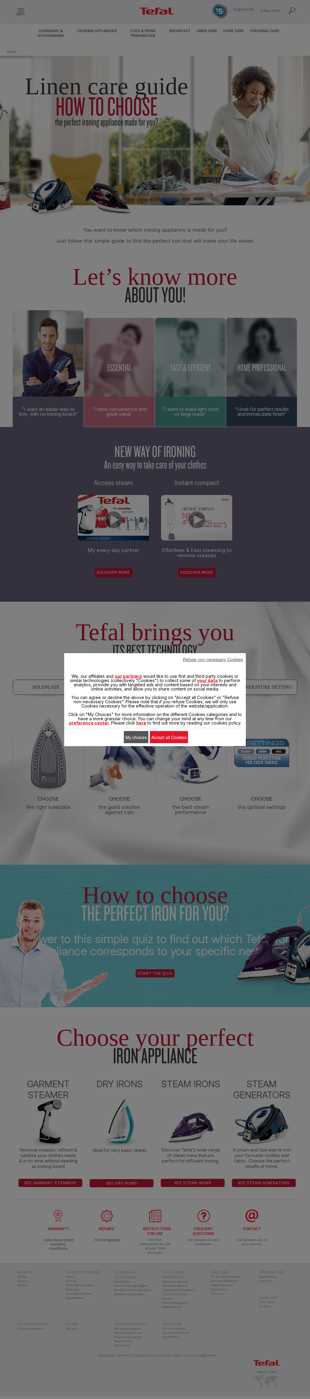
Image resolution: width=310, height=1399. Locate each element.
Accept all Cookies (168, 737)
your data (207, 680)
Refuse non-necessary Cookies (213, 659)
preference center (89, 722)
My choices (136, 737)
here (141, 722)
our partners (128, 675)
